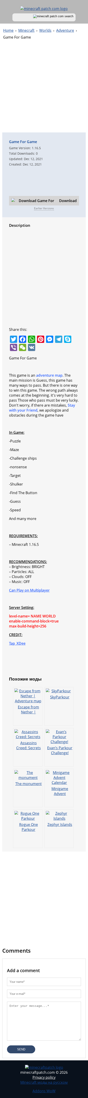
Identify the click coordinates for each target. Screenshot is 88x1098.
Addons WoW (44, 1090)
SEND (21, 1049)
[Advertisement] (44, 88)
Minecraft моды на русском (44, 1082)
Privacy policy (44, 1077)
